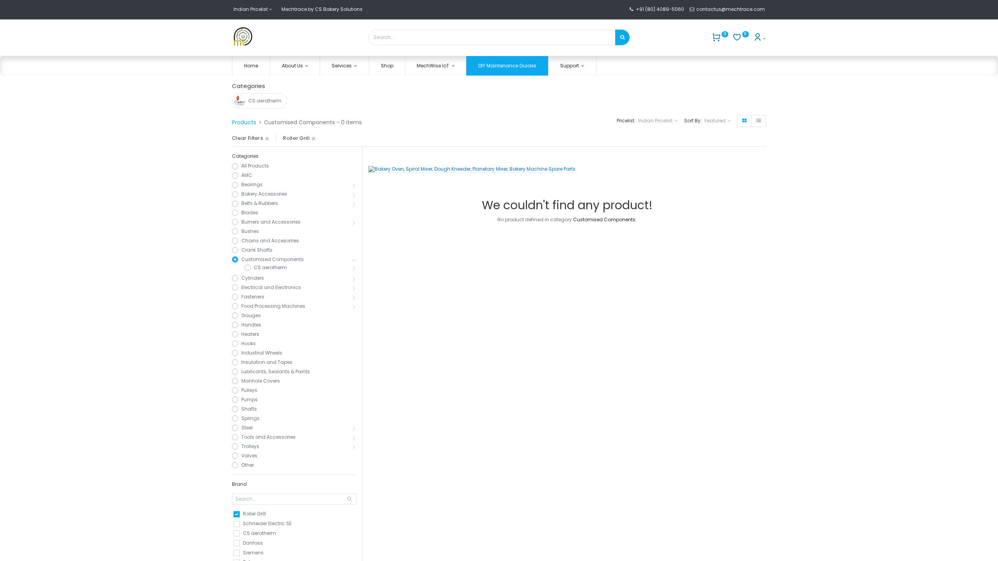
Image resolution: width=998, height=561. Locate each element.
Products (244, 122)
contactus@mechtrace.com (731, 9)
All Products (255, 166)
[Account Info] (759, 38)
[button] (717, 121)
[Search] (622, 37)
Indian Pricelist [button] (656, 120)
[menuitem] (251, 66)
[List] (758, 121)
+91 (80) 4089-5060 (660, 9)
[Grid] (744, 121)
